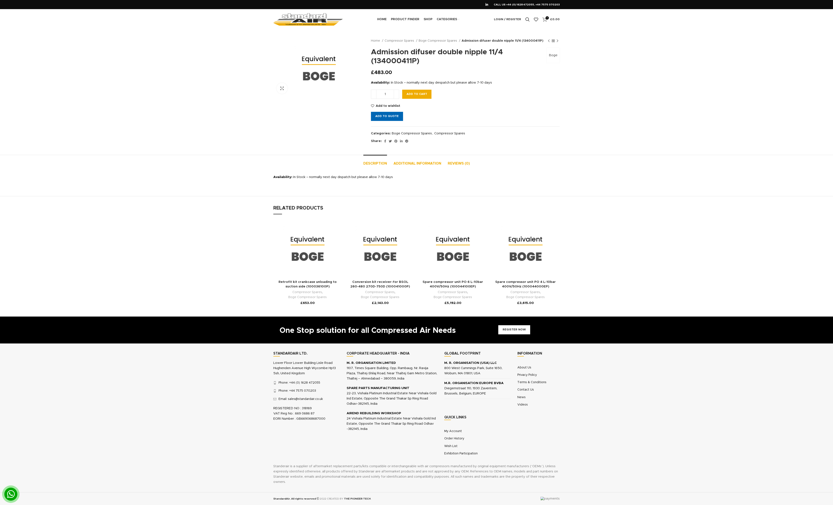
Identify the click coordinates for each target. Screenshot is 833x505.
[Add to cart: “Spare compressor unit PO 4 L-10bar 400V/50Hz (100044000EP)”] (548, 236)
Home (376, 40)
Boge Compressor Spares (438, 40)
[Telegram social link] (407, 141)
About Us (524, 367)
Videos (522, 404)
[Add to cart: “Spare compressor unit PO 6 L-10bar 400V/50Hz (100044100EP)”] (475, 236)
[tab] (375, 161)
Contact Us (525, 389)
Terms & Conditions (531, 382)
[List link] (306, 382)
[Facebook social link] (385, 141)
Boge (553, 55)
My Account (453, 431)
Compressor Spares (400, 40)
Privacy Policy (527, 374)
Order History (454, 438)
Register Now (514, 329)
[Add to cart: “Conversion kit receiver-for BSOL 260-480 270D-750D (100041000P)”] (402, 236)
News (521, 397)
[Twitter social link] (390, 141)
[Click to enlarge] (282, 88)
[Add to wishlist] (330, 226)
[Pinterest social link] (396, 141)
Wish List (450, 446)
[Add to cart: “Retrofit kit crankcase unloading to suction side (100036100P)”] (330, 236)
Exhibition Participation (461, 453)
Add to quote (387, 116)
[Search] (527, 19)
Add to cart (417, 94)
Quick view (330, 255)
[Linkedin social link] (486, 4)
